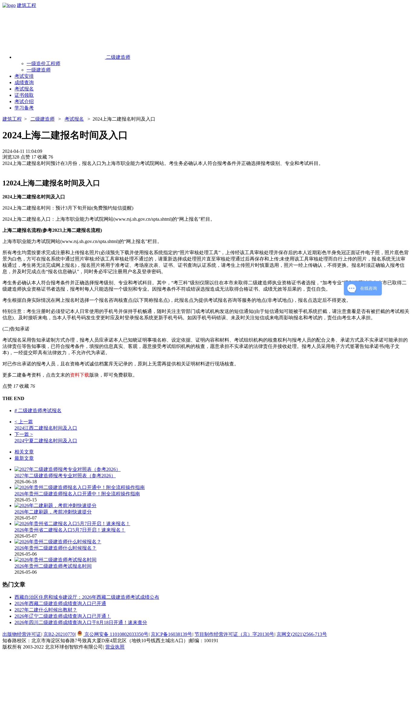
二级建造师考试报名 (38, 410)
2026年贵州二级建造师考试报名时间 (53, 566)
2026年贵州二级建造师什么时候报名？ (55, 548)
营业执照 (115, 646)
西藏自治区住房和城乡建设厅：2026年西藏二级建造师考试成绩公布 (86, 597)
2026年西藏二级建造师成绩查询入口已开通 (60, 603)
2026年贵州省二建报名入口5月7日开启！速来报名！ (69, 529)
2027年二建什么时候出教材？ (45, 609)
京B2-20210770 (59, 634)
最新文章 (24, 458)
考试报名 (74, 119)
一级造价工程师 (43, 63)
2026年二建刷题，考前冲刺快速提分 (53, 511)
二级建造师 (42, 119)
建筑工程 (26, 5)
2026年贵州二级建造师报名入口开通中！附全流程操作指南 (77, 493)
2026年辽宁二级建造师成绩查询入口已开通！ (62, 616)
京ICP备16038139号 (171, 634)
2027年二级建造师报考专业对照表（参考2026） (65, 475)
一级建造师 (39, 69)
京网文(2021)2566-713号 (302, 634)
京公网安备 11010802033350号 (115, 634)
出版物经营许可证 (21, 634)
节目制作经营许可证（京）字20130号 (234, 634)
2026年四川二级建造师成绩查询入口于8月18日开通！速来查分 (80, 622)
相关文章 (24, 451)
